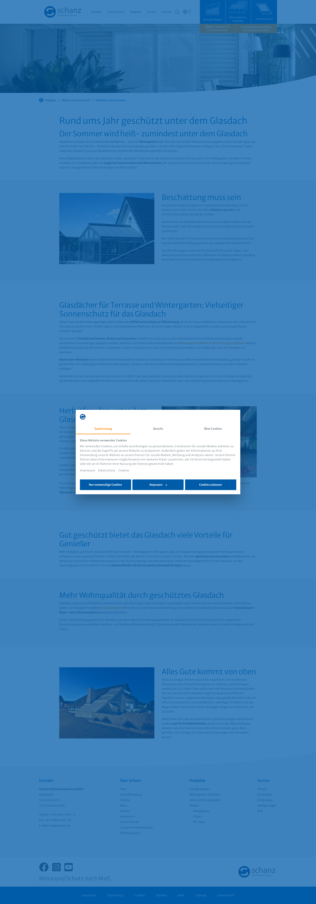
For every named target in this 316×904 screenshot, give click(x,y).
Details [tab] (158, 428)
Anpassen (156, 484)
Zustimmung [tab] (103, 428)
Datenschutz (107, 470)
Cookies (123, 470)
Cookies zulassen (210, 484)
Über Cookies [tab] (213, 428)
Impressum (87, 470)
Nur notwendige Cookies (105, 484)
